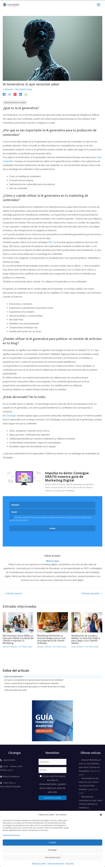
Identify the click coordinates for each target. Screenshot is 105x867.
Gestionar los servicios (11, 835)
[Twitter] (9, 94)
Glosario (9, 89)
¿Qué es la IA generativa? (13, 677)
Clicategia (11, 415)
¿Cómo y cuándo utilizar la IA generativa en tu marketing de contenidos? (31, 683)
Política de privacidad (55, 863)
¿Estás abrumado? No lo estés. (15, 690)
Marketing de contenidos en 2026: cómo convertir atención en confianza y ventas (90, 804)
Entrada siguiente (92, 593)
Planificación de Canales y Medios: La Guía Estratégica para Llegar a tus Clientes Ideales (85, 639)
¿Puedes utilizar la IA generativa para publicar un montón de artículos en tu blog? (34, 687)
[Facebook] (4, 94)
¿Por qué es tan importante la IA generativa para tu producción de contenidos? (33, 680)
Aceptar (52, 842)
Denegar (52, 850)
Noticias (13, 647)
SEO (50, 242)
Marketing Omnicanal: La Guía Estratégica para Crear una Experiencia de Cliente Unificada (51, 639)
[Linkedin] (20, 94)
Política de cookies (39, 863)
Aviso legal (69, 863)
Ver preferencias (52, 857)
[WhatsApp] (26, 94)
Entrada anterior (12, 593)
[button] (101, 814)
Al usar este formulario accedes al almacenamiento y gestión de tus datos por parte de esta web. (51, 518)
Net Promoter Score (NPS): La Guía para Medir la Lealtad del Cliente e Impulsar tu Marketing (18, 639)
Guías (73, 647)
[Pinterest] (15, 94)
